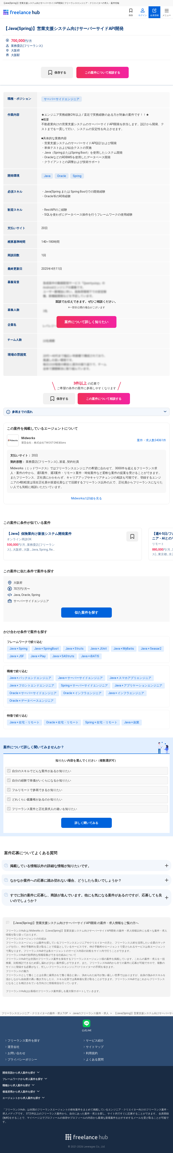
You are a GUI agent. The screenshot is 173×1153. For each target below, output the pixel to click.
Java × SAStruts (63, 656)
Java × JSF (16, 656)
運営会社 (13, 1046)
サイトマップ (95, 1046)
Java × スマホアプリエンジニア (130, 678)
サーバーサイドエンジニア (61, 99)
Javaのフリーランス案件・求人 (91, 1013)
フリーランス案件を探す (24, 1040)
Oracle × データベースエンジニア (31, 700)
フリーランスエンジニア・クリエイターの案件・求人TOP (35, 1013)
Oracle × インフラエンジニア (82, 693)
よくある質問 (95, 1059)
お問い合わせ (16, 1053)
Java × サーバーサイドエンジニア (80, 678)
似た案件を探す (86, 612)
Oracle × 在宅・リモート (62, 722)
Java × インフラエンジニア (126, 693)
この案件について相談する (102, 72)
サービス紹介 (95, 1040)
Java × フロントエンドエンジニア (31, 685)
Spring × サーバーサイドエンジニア (84, 685)
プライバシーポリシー (22, 1059)
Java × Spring (18, 648)
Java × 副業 (131, 722)
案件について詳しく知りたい (86, 322)
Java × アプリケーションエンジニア (138, 685)
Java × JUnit (98, 648)
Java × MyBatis (124, 648)
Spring (77, 176)
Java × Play (38, 656)
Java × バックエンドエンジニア (30, 678)
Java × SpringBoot (46, 648)
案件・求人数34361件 (151, 440)
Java (47, 176)
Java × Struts (74, 648)
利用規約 (92, 1053)
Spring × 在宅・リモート (101, 722)
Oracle (61, 176)
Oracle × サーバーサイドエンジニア (33, 693)
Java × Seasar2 (151, 648)
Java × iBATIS (90, 656)
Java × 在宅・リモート (24, 722)
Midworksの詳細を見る (86, 498)
